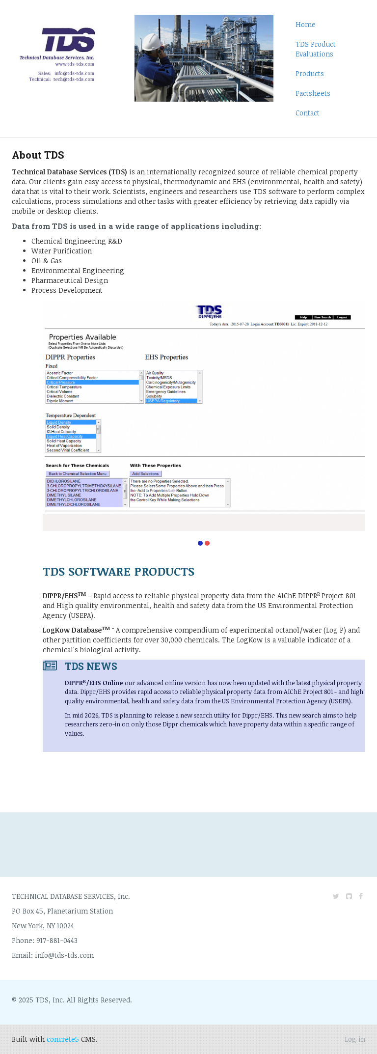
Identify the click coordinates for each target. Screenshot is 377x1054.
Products (310, 73)
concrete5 (63, 1039)
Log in (355, 1039)
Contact (308, 112)
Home (306, 24)
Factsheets (313, 93)
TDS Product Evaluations (316, 48)
